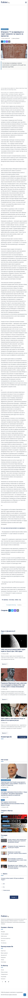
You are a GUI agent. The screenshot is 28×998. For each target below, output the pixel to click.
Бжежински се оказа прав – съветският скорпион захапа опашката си (17, 853)
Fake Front (3, 950)
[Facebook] (2, 42)
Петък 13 (4, 789)
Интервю (3, 931)
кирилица (5, 599)
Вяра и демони (4, 953)
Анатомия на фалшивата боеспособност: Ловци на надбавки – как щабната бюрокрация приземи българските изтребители (14, 793)
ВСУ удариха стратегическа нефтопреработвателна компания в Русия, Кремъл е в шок (12, 803)
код (20, 599)
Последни (4, 835)
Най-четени (4, 760)
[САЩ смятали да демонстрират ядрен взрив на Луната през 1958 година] (14, 641)
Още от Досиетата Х (8, 631)
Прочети (4, 664)
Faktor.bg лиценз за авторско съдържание (12, 992)
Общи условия (4, 972)
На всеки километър (5, 938)
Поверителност (4, 974)
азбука (16, 599)
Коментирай (23, 737)
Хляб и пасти (4, 936)
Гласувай (13, 897)
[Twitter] (4, 42)
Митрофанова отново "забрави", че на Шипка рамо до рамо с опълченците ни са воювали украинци (17, 867)
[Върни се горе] (24, 994)
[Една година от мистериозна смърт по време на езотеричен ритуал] (14, 710)
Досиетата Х (4, 955)
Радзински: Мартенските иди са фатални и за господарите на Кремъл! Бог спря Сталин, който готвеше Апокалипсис (14, 684)
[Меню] (26, 2)
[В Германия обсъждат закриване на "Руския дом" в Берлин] (4, 847)
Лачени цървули (6, 779)
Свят (3, 799)
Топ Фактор (3, 943)
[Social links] (2, 981)
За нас (2, 969)
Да (4, 883)
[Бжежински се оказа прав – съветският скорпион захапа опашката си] (4, 853)
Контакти (3, 978)
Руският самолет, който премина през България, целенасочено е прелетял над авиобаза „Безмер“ (17, 841)
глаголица (11, 599)
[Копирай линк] (9, 42)
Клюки (2, 959)
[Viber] (7, 42)
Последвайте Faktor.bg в (11, 604)
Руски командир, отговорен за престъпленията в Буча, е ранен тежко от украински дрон (17, 860)
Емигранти (3, 957)
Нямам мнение (6, 890)
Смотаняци (3, 962)
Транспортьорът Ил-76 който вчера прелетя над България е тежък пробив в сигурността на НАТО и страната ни (13, 783)
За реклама (3, 976)
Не (3, 887)
